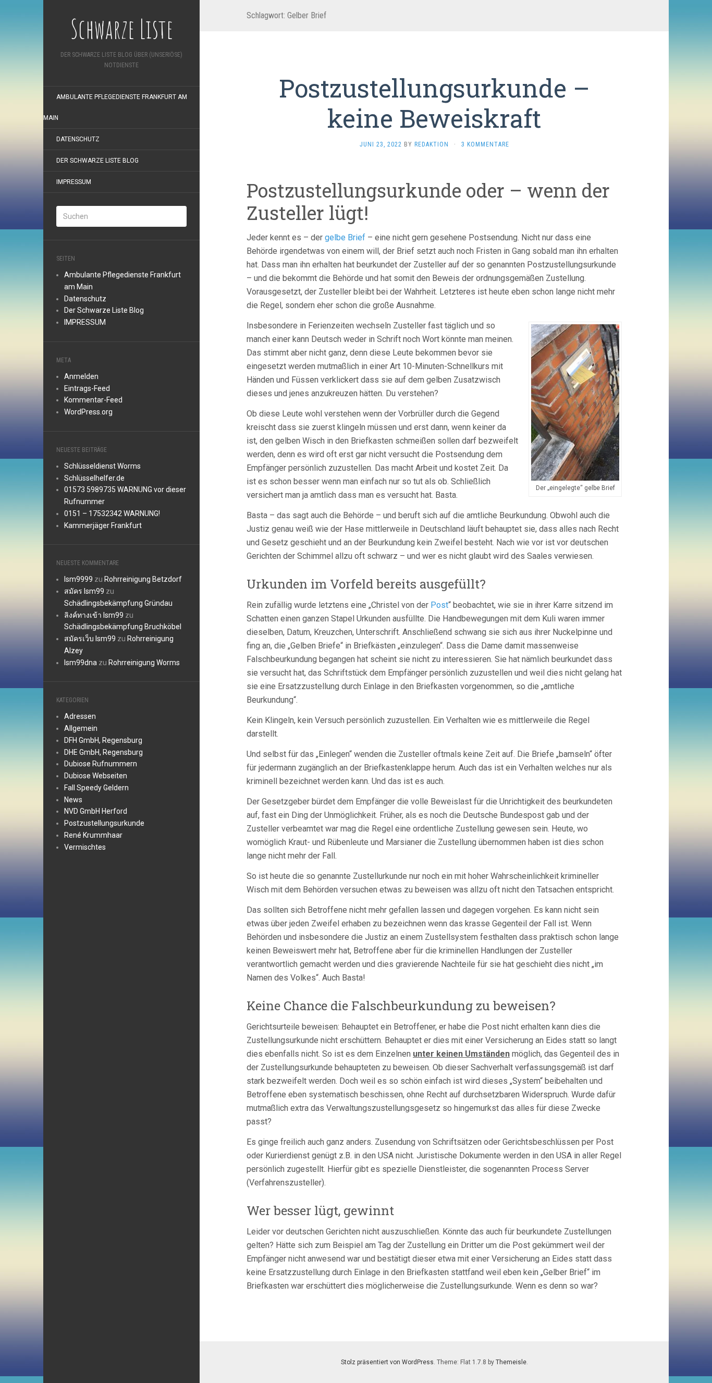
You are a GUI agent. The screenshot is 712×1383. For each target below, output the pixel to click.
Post (439, 605)
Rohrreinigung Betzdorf (143, 579)
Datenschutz (78, 139)
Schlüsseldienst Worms (102, 466)
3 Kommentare (485, 144)
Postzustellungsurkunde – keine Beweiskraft (434, 102)
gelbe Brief (345, 237)
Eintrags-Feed (87, 388)
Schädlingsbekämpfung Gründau (118, 603)
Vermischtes (85, 847)
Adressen (80, 716)
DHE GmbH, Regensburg (103, 752)
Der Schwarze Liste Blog (97, 160)
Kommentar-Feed (93, 400)
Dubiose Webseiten (95, 776)
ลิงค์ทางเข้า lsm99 (94, 615)
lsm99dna (80, 662)
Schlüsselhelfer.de (94, 478)
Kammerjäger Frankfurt (103, 525)
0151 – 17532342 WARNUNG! (112, 513)
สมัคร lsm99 (84, 591)
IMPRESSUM (73, 182)
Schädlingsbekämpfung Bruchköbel (122, 626)
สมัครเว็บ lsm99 (90, 638)
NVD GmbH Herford (95, 811)
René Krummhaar (93, 835)
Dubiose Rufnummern (100, 764)
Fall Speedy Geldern (96, 788)
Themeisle (511, 1362)
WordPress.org (88, 412)
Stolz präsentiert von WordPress (387, 1362)
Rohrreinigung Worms (144, 662)
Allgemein (80, 728)
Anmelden (81, 376)
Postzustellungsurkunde (104, 823)
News (73, 799)
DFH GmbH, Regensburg (103, 740)
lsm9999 (78, 579)
